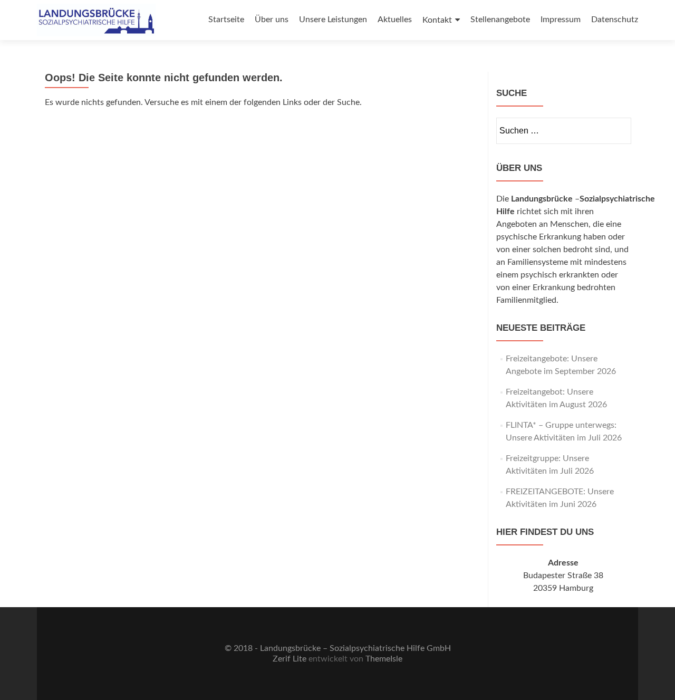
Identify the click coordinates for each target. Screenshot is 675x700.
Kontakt (437, 20)
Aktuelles (395, 19)
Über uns (271, 19)
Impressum (561, 19)
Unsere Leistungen (333, 19)
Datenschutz (614, 19)
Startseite (226, 19)
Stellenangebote (500, 19)
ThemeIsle (383, 659)
